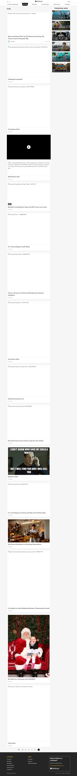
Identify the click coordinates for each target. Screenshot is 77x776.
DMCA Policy (68, 773)
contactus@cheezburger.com (57, 765)
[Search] (9, 1)
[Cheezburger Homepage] (39, 1)
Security (63, 773)
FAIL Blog (9, 761)
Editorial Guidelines (32, 763)
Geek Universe (10, 767)
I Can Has (9, 759)
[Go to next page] (39, 750)
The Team (30, 759)
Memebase (9, 763)
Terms (56, 773)
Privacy (60, 773)
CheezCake (9, 769)
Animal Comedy (10, 765)
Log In (69, 1)
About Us (30, 761)
